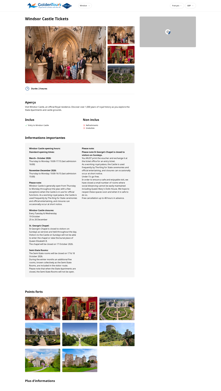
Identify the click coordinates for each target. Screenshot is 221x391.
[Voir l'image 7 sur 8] (42, 361)
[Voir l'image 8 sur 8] (79, 361)
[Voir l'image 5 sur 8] (79, 335)
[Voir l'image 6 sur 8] (117, 335)
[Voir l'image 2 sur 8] (79, 309)
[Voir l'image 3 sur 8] (117, 309)
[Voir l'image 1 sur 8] (42, 309)
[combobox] (177, 5)
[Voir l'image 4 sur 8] (42, 335)
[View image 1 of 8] (121, 35)
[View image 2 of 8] (121, 55)
